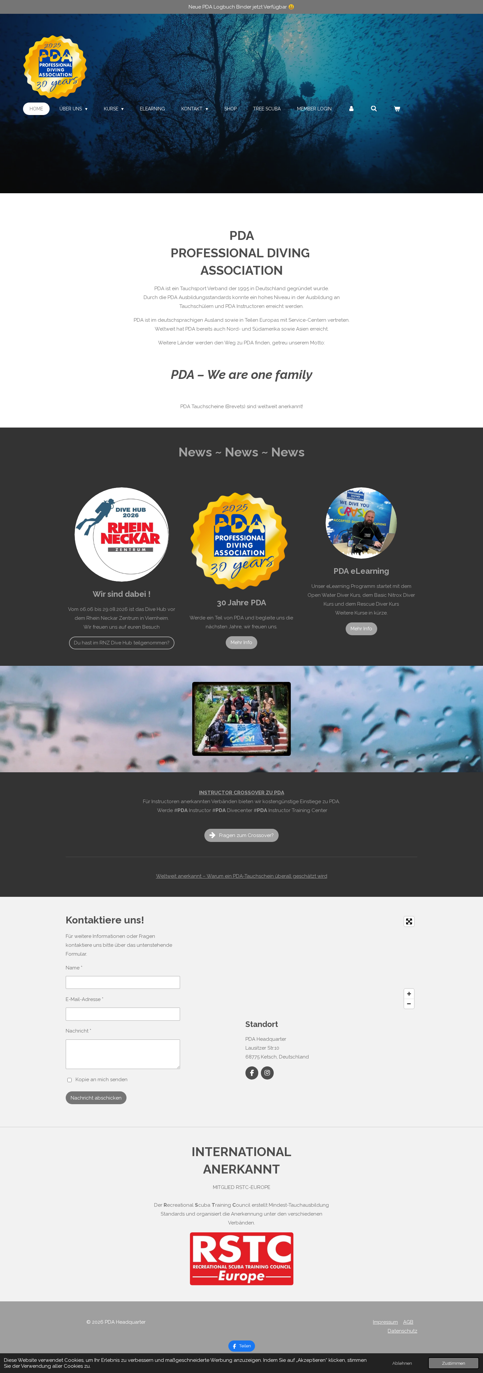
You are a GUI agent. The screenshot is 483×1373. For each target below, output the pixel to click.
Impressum (385, 1322)
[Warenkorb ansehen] (397, 109)
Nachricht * (78, 1031)
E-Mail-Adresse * (85, 999)
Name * (74, 968)
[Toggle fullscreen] (409, 921)
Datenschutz (402, 1331)
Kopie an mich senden (101, 1080)
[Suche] (374, 109)
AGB (408, 1322)
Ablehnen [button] (402, 1363)
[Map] (331, 962)
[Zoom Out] (409, 1004)
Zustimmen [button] (453, 1363)
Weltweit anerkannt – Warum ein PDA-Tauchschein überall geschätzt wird (241, 876)
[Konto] (351, 109)
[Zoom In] (409, 994)
